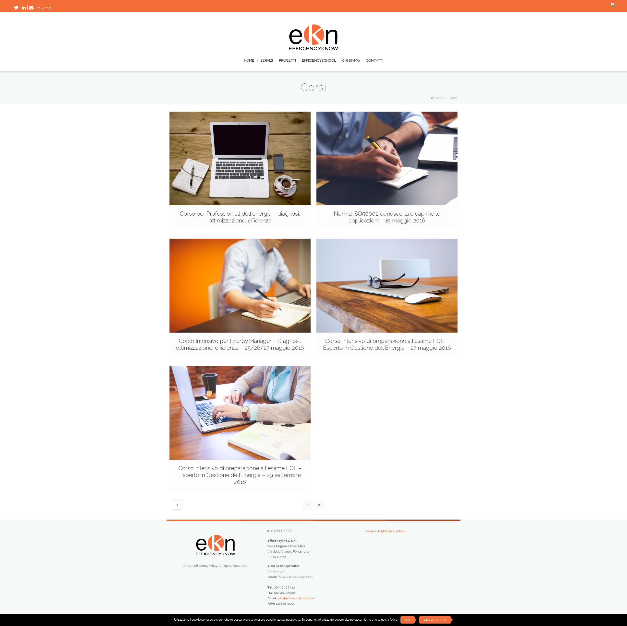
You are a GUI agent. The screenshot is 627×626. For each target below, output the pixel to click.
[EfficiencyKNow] (313, 49)
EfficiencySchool (319, 60)
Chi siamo (351, 60)
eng (48, 8)
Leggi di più (435, 619)
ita (39, 8)
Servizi (266, 60)
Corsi (454, 98)
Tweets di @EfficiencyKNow (385, 531)
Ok (407, 619)
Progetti (287, 60)
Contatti (374, 60)
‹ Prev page (177, 505)
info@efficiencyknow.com (296, 598)
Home (249, 60)
